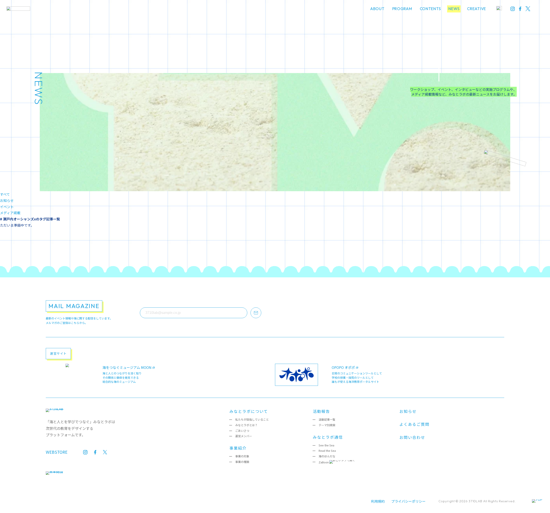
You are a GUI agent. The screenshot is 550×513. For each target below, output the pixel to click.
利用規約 (378, 501)
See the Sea (326, 445)
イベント (7, 206)
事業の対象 (242, 456)
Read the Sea (327, 451)
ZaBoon (324, 462)
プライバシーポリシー (408, 501)
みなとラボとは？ (246, 425)
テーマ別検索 (327, 425)
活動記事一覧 (327, 419)
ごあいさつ (242, 431)
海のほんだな (327, 456)
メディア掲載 (10, 212)
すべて (5, 194)
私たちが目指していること (252, 419)
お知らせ (7, 200)
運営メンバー (243, 436)
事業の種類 (242, 462)
